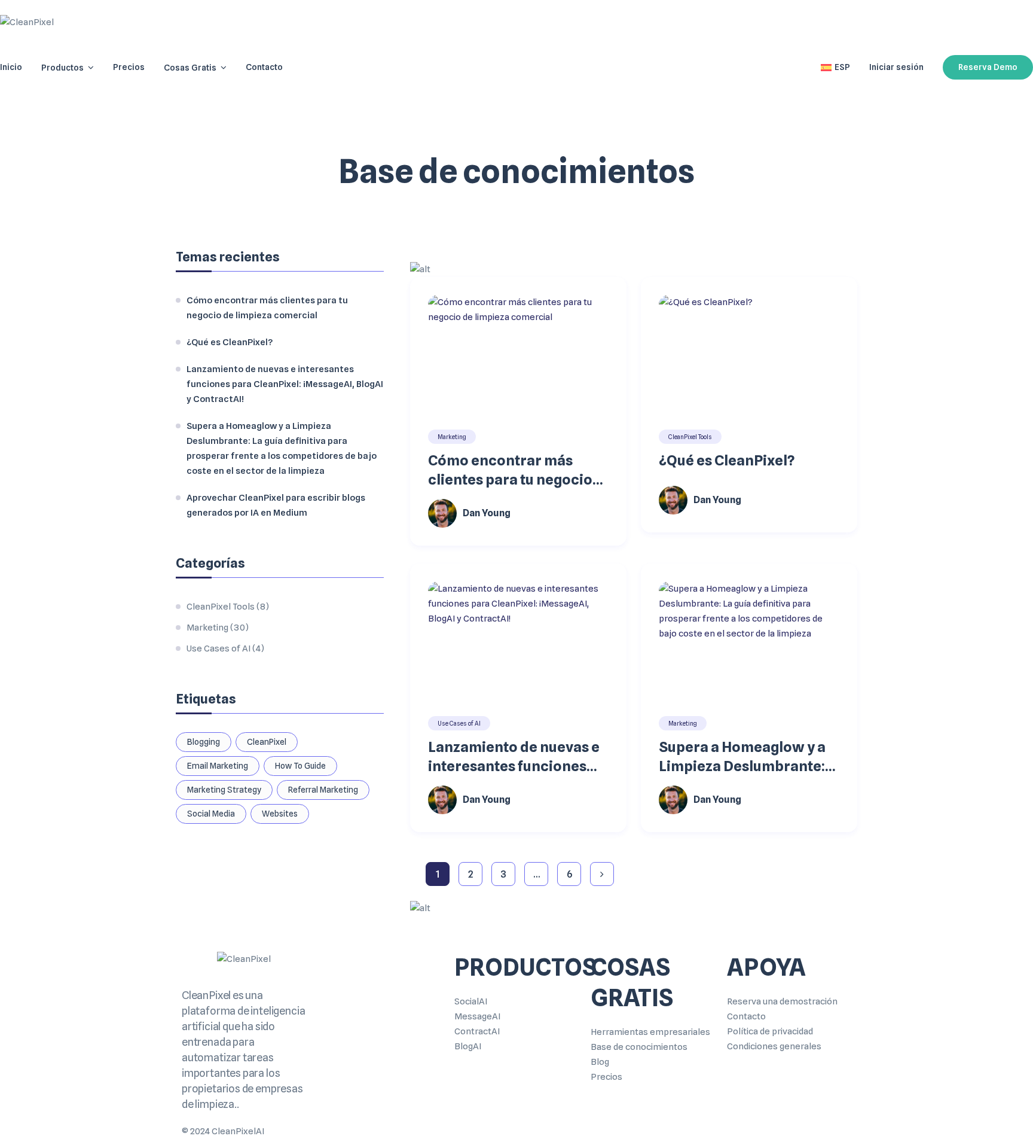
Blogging (203, 742)
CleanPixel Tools (690, 436)
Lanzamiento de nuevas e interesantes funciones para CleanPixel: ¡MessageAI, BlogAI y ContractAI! (514, 757)
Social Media (211, 813)
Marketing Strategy (224, 789)
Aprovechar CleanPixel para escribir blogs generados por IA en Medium (276, 505)
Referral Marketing (323, 789)
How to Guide (300, 766)
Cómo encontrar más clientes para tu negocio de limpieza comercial (510, 470)
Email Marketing (217, 766)
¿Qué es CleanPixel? (726, 460)
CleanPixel (266, 742)
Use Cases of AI (459, 723)
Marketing (452, 436)
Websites (280, 813)
